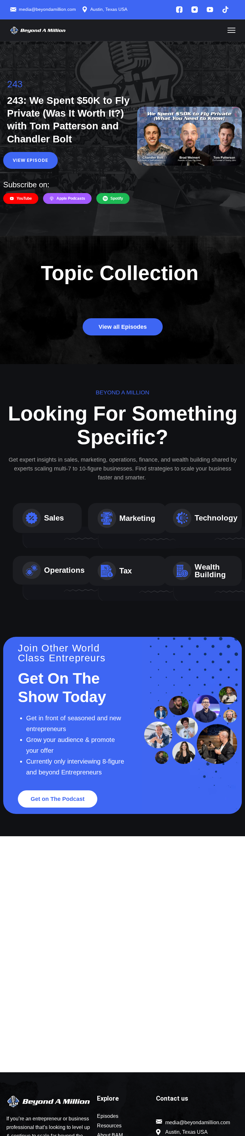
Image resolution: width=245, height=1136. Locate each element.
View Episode (30, 160)
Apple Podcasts (70, 198)
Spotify (116, 198)
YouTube (24, 198)
